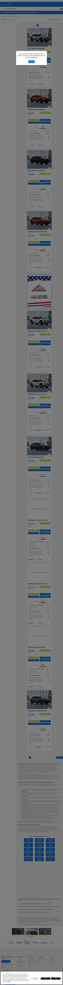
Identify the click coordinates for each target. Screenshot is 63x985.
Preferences (35, 978)
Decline (45, 978)
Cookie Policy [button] (10, 980)
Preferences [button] (8, 981)
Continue (32, 61)
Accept (56, 978)
